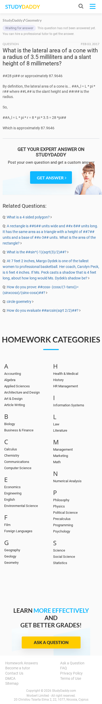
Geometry (11, 563)
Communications (16, 462)
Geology (10, 556)
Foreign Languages (18, 531)
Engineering (12, 493)
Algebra (9, 380)
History (58, 380)
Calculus (10, 449)
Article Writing (14, 405)
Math (57, 462)
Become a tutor (17, 668)
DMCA (10, 678)
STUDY (22, 6)
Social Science (64, 557)
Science (59, 550)
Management (63, 449)
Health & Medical (65, 374)
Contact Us (14, 673)
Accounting (12, 374)
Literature (60, 430)
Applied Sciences (17, 386)
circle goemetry (19, 301)
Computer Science (17, 468)
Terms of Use (70, 678)
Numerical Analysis (67, 481)
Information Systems (68, 405)
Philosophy (61, 500)
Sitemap (12, 683)
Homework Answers (21, 663)
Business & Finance (18, 430)
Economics (12, 487)
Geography (12, 550)
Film (7, 525)
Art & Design (13, 399)
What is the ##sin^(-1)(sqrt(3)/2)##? (36, 252)
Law (56, 424)
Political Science (65, 513)
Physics (59, 506)
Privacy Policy (71, 673)
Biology (9, 424)
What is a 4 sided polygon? (28, 217)
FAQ (63, 668)
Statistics (60, 563)
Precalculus (62, 519)
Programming (63, 525)
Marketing (60, 456)
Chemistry (11, 455)
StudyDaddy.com (64, 691)
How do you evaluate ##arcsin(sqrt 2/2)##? (42, 310)
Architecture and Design (22, 392)
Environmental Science (21, 506)
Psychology (61, 531)
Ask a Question (51, 642)
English (9, 499)
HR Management (65, 386)
